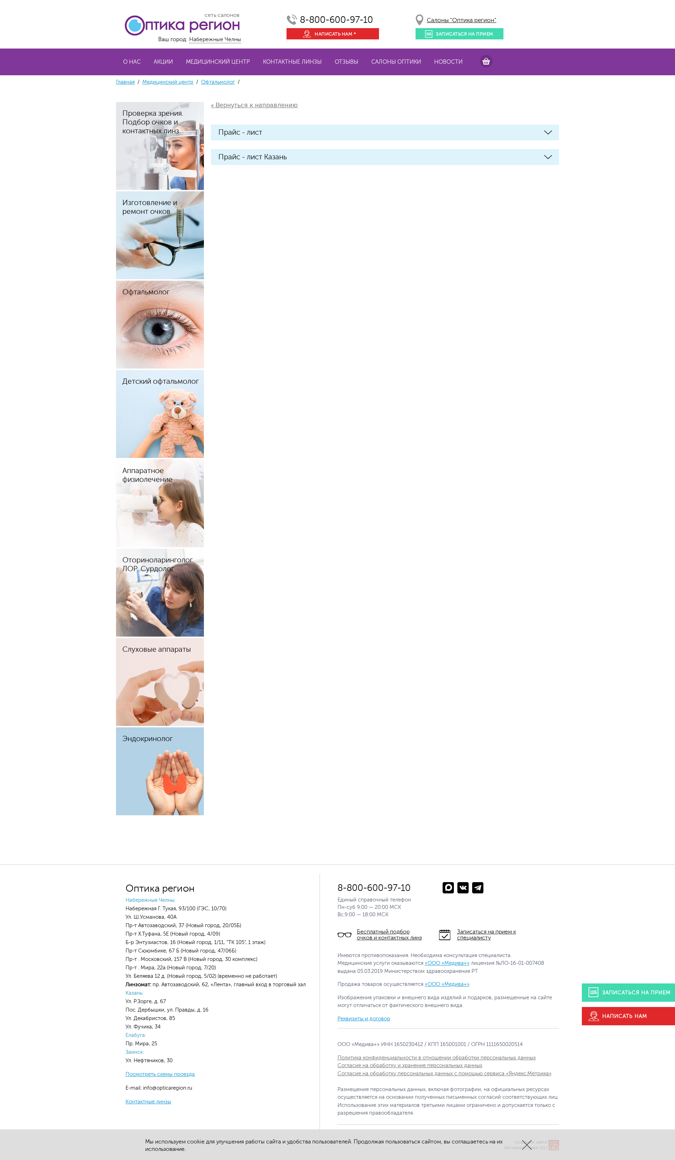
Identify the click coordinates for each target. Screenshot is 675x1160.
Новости (448, 62)
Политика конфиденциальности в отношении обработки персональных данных (437, 1058)
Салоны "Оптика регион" (461, 20)
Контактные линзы (292, 62)
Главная (125, 82)
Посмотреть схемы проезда (160, 1074)
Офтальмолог (218, 82)
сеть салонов (222, 15)
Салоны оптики (396, 62)
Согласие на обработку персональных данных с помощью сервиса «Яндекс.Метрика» (445, 1074)
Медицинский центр (218, 62)
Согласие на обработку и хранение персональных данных (410, 1066)
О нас (132, 62)
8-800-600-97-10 (336, 20)
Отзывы (346, 62)
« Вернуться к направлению (254, 105)
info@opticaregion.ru (167, 1088)
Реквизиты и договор (364, 1019)
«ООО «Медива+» (447, 963)
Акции (163, 62)
